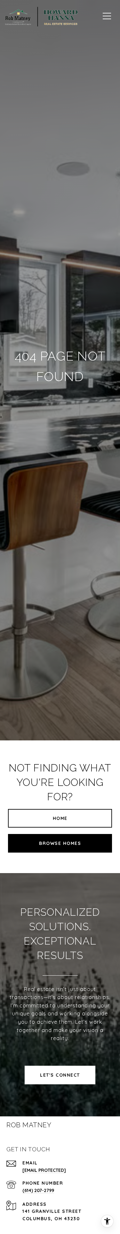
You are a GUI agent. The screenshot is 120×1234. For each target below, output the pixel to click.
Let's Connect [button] (60, 1075)
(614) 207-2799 (38, 1190)
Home (60, 818)
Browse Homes (60, 843)
